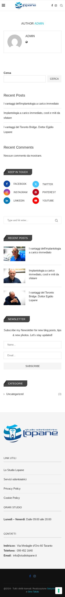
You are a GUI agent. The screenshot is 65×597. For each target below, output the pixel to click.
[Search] (61, 5)
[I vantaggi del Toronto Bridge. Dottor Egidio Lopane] (14, 298)
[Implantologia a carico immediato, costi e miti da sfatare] (14, 276)
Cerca (7, 72)
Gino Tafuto (33, 591)
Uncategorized (33, 394)
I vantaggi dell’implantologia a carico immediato (31, 103)
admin (30, 36)
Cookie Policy (12, 497)
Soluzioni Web (54, 588)
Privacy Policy (12, 488)
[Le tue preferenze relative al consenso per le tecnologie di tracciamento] (58, 590)
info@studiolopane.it (25, 555)
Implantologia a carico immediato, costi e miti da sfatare (44, 274)
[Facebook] (52, 5)
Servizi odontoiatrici (15, 479)
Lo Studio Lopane (14, 470)
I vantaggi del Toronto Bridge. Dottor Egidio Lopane (41, 296)
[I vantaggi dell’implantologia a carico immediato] (14, 254)
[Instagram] (56, 5)
